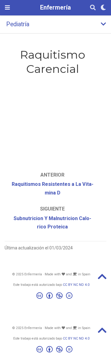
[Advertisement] (52, 117)
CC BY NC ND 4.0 (76, 285)
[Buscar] (93, 7)
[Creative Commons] (55, 296)
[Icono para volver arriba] (102, 279)
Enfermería (55, 7)
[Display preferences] (103, 7)
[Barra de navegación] (7, 7)
